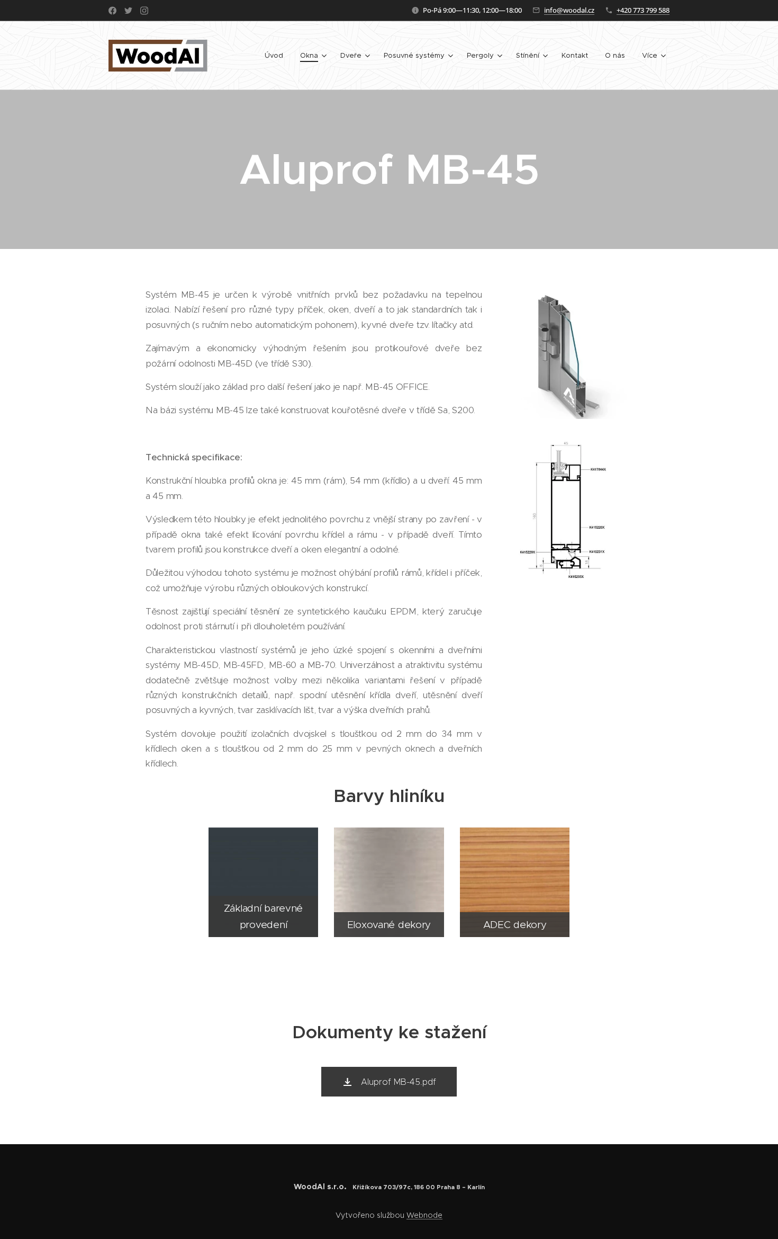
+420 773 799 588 (643, 10)
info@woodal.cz (569, 10)
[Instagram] (144, 11)
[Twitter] (128, 11)
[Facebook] (112, 11)
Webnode (424, 1215)
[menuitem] (277, 55)
